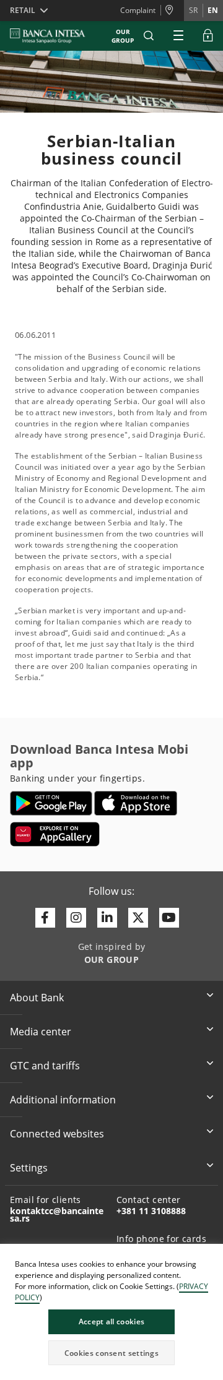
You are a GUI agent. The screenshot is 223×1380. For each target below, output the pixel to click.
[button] (149, 36)
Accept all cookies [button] (111, 1321)
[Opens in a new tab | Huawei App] (55, 834)
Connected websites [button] (57, 1134)
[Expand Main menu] (178, 36)
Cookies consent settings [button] (111, 1353)
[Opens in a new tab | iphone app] (136, 803)
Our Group (123, 36)
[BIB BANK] (55, 36)
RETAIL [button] (22, 10)
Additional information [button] (63, 1099)
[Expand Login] (208, 36)
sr (193, 10)
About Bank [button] (37, 997)
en (213, 10)
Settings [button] (29, 1168)
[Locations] (172, 10)
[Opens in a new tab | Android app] (51, 803)
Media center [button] (40, 1031)
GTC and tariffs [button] (45, 1065)
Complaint (137, 10)
